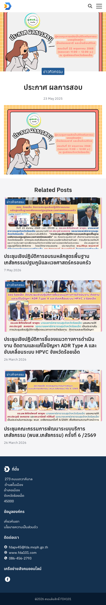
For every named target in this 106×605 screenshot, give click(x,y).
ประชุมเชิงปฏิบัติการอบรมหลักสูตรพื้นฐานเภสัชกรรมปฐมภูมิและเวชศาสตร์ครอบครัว (47, 259)
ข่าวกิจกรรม (53, 71)
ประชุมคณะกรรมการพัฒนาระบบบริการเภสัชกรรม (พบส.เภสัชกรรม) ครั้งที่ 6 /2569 (50, 431)
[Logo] (8, 6)
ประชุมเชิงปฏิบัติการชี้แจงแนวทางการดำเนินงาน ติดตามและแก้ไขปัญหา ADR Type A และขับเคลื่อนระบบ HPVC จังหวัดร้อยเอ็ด (50, 345)
